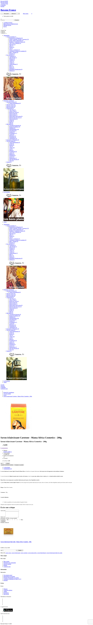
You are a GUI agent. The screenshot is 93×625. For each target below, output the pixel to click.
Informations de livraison (9, 576)
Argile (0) (11, 143)
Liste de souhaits (7, 564)
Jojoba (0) (11, 120)
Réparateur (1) (12, 136)
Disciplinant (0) (12, 130)
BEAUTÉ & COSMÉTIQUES (10, 24)
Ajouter (7, 463)
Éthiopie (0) (12, 59)
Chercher (17, 20)
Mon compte (6, 561)
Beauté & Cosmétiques (8, 100)
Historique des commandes (9, 562)
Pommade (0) (12, 155)
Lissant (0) (11, 134)
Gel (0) (11, 149)
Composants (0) (10, 108)
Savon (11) (11, 156)
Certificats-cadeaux (7, 590)
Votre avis (3, 517)
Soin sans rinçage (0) (14, 159)
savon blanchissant (41, 552)
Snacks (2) (11, 47)
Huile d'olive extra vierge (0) (15, 116)
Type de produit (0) (10, 141)
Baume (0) (11, 145)
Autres (5, 222)
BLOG (5, 26)
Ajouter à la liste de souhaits (7, 464)
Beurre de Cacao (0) (14, 112)
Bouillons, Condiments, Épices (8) (17, 42)
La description (6, 467)
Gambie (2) (12, 60)
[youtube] (3, 621)
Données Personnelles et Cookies (11, 577)
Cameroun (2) (12, 56)
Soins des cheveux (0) (11, 102)
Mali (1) (11, 65)
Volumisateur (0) (13, 138)
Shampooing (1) (13, 158)
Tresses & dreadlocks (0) (15, 103)
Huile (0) (11, 150)
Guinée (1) (11, 62)
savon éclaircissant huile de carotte (54, 552)
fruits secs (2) (12, 44)
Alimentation (6, 35)
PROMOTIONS (7, 25)
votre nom (3, 510)
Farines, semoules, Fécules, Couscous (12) (19, 39)
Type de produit (7, 393)
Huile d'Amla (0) (13, 113)
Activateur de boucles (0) (15, 125)
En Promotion (6, 192)
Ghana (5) (11, 61)
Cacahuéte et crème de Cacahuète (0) (17, 51)
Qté (1, 463)
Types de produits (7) (11, 36)
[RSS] (3, 620)
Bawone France (8, 10)
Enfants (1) (8, 162)
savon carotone (24, 552)
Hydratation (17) (13, 133)
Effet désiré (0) (9, 124)
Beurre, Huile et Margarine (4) (16, 40)
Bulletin (5, 565)
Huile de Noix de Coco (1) (15, 117)
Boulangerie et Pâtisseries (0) (16, 38)
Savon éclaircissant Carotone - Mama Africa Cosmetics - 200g (17, 396)
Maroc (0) (11, 66)
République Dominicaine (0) (15, 69)
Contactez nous (4, 388)
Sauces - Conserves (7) (14, 49)
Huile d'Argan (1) (13, 115)
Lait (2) (11, 48)
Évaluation (3, 519)
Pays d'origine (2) (10, 55)
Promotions (6, 592)
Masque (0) (12, 154)
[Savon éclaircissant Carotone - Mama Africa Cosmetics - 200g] (19, 434)
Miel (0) (11, 122)
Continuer (3, 521)
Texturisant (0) (12, 137)
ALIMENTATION (7, 22)
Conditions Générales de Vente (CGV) (12, 579)
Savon (4, 395)
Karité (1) (11, 121)
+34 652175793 (4, 3)
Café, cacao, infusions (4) (15, 43)
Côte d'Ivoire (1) (13, 57)
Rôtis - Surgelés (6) (13, 52)
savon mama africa (32, 552)
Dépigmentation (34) (14, 129)
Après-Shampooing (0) (14, 142)
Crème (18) (12, 147)
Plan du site (6, 594)
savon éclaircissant (16, 552)
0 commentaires (4, 448)
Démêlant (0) (12, 128)
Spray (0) (11, 160)
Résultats (5, 580)
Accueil (2, 384)
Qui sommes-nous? (7, 575)
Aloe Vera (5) (12, 109)
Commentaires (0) (7, 468)
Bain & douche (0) (10, 107)
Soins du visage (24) (11, 106)
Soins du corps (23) (10, 104)
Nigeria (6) (11, 68)
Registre (2, 6)
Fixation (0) (12, 132)
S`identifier (3, 5)
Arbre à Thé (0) (12, 111)
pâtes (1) (11, 46)
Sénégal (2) (12, 70)
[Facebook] (3, 616)
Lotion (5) (11, 153)
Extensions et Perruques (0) (12, 139)
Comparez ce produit (19, 464)
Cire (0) (11, 146)
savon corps (8, 552)
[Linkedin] (3, 618)
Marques (5, 589)
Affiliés (5, 591)
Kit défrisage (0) (13, 151)
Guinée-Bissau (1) (13, 64)
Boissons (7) (12, 53)
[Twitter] (3, 617)
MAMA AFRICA (7, 451)
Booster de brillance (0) (14, 126)
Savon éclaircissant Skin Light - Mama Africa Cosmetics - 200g (16, 541)
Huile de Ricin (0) (13, 119)
